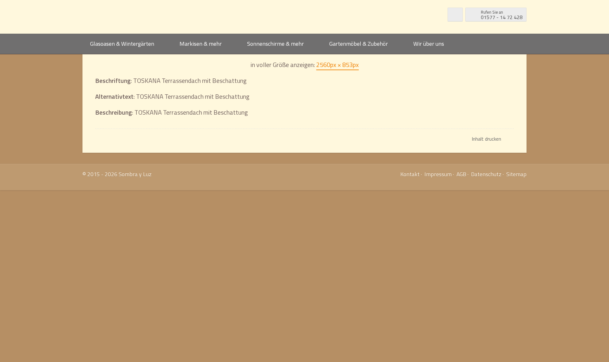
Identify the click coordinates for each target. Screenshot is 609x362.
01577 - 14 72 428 (501, 15)
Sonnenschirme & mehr (275, 43)
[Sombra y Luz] (131, 17)
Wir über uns (428, 43)
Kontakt (410, 174)
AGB (461, 174)
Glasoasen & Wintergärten (122, 43)
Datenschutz (486, 174)
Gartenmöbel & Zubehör (358, 43)
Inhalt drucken (486, 139)
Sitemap (516, 174)
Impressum (438, 174)
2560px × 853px (337, 65)
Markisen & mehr (201, 43)
